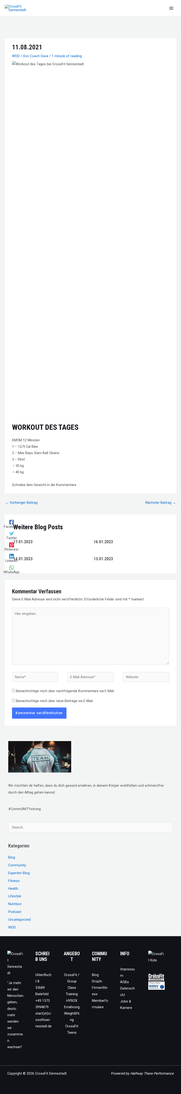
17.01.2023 (23, 541)
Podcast (14, 912)
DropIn (97, 981)
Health (13, 888)
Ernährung (72, 1007)
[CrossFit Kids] (156, 957)
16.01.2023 (103, 541)
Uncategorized (19, 919)
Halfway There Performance (152, 1073)
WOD (16, 56)
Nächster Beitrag (160, 502)
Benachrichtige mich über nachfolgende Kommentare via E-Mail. (65, 691)
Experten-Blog (19, 873)
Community (17, 865)
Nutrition (14, 904)
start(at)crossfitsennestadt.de (43, 1019)
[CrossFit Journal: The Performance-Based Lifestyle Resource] (156, 977)
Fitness (14, 881)
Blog (11, 857)
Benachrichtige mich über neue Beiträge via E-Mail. (54, 701)
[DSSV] (156, 985)
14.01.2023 (23, 558)
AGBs (124, 982)
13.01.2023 (103, 558)
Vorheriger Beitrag (21, 502)
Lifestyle (14, 896)
